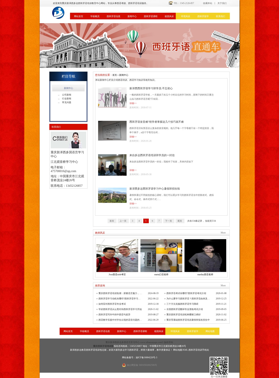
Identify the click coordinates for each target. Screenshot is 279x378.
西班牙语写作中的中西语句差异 (114, 314)
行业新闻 (64, 98)
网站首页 (78, 16)
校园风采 (169, 16)
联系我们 (220, 16)
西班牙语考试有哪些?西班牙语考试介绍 (186, 293)
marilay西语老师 (205, 274)
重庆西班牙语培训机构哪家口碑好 (183, 314)
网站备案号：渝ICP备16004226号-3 (139, 357)
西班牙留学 (203, 16)
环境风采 (185, 16)
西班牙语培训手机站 (198, 350)
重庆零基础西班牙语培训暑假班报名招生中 (188, 320)
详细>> (133, 103)
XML (185, 350)
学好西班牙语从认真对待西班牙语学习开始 (120, 309)
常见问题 (64, 102)
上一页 (123, 221)
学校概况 (94, 16)
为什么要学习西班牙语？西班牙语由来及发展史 (188, 298)
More (223, 232)
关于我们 (222, 3)
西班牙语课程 (151, 16)
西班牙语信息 (113, 16)
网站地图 (210, 331)
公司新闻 (64, 94)
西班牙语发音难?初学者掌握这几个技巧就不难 (156, 121)
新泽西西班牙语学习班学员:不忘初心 (151, 88)
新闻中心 (132, 16)
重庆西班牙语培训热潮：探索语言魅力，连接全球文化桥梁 (120, 293)
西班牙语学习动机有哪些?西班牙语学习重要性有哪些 (120, 298)
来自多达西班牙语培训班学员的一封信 (152, 155)
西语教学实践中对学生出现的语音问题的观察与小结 (120, 320)
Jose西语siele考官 (117, 274)
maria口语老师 (161, 274)
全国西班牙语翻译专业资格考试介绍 (184, 309)
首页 (114, 75)
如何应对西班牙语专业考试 (112, 304)
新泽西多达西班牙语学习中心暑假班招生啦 (154, 188)
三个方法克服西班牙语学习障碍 (182, 304)
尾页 (180, 221)
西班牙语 (133, 350)
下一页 (169, 221)
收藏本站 (207, 3)
